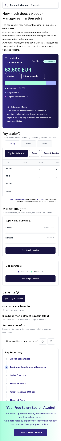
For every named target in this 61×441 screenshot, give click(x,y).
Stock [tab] (44, 144)
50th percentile (30, 76)
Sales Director (18, 375)
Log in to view (18, 153)
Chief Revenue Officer (22, 392)
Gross (34, 153)
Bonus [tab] (28, 144)
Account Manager (20, 359)
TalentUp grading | (17, 199)
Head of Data (17, 400)
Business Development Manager (28, 367)
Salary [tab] (12, 144)
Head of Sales (18, 384)
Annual (40, 199)
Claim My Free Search (30, 433)
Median (10, 76)
